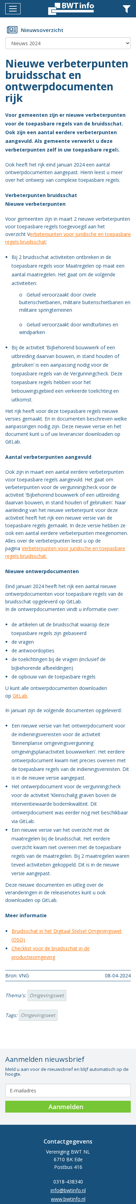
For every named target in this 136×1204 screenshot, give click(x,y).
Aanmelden (65, 1107)
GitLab (20, 695)
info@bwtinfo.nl (68, 1190)
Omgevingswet (46, 995)
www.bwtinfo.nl (68, 1199)
